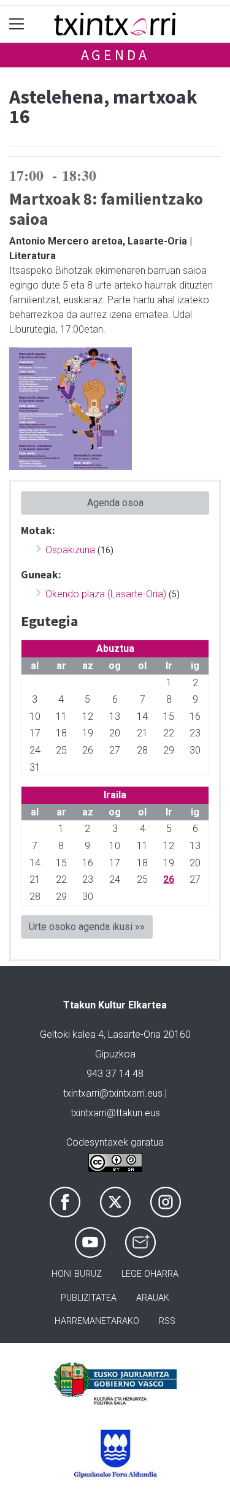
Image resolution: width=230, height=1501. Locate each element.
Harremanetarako (97, 1321)
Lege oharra (149, 1274)
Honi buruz (77, 1274)
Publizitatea (89, 1298)
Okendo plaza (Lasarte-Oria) (105, 594)
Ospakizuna (70, 550)
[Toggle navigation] (17, 24)
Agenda (115, 54)
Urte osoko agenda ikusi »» (87, 926)
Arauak (152, 1298)
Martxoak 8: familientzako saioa (106, 208)
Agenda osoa (115, 503)
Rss (167, 1321)
